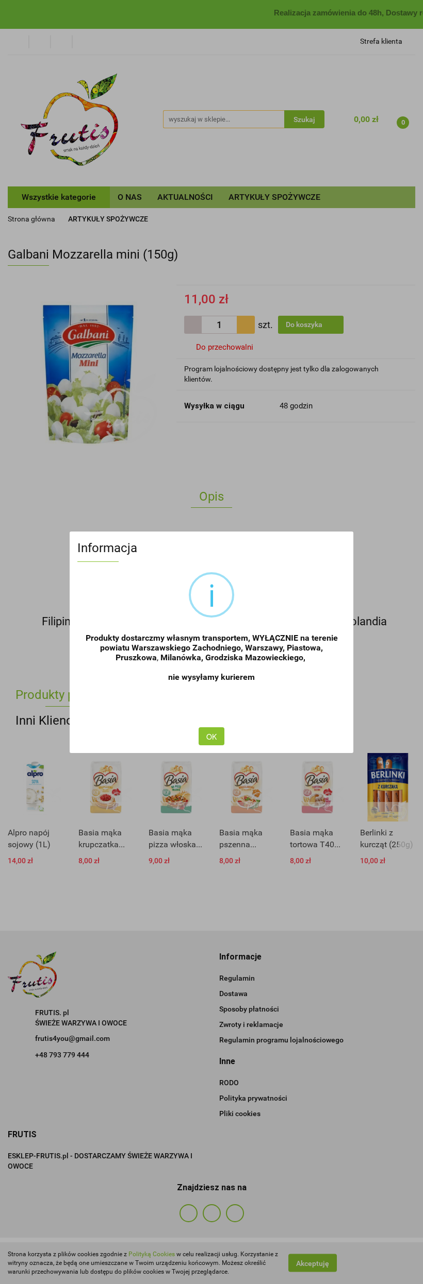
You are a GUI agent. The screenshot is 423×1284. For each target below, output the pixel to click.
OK (211, 736)
